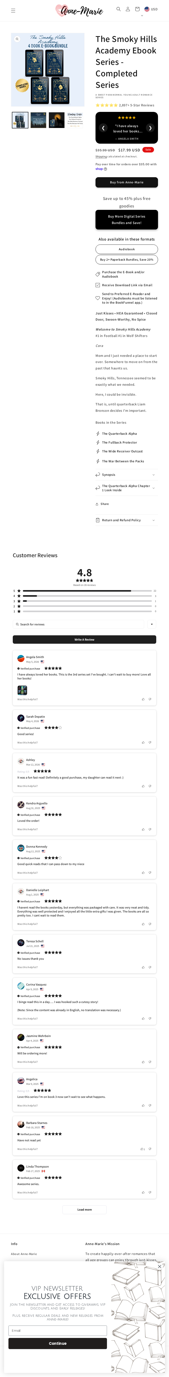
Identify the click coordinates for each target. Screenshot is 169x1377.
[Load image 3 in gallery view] (57, 120)
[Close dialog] (159, 1266)
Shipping (101, 156)
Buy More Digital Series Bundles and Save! (126, 219)
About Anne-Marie (24, 1254)
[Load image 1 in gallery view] (20, 120)
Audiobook (127, 249)
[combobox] (151, 624)
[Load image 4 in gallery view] (75, 120)
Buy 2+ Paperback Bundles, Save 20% (126, 259)
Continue (58, 1343)
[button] (13, 10)
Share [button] (105, 504)
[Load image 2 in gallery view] (38, 120)
